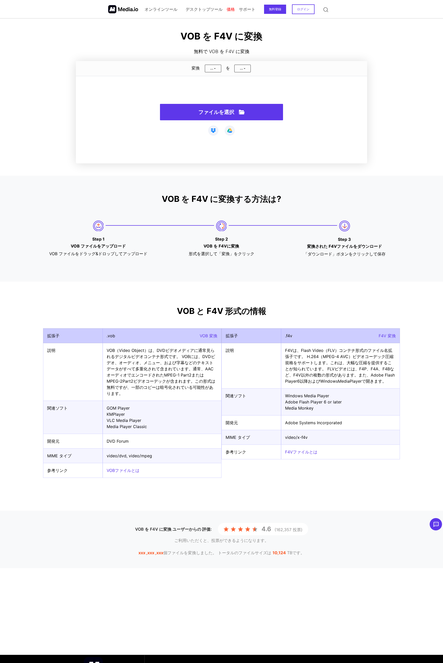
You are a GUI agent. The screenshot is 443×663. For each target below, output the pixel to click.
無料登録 (275, 9)
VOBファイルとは (123, 470)
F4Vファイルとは (301, 451)
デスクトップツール (204, 9)
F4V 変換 (387, 335)
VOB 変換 (208, 335)
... (211, 68)
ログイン (303, 9)
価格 (231, 9)
